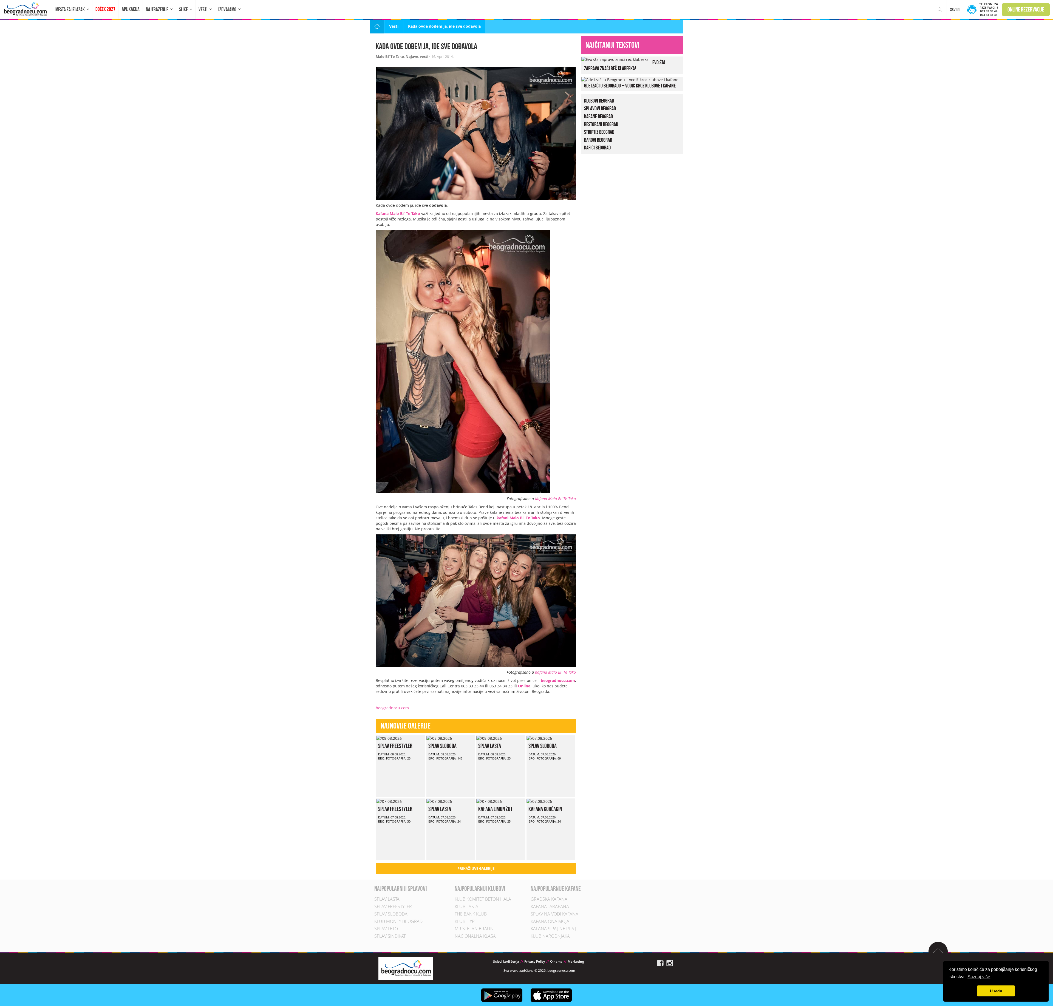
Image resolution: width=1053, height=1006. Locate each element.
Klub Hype (466, 921)
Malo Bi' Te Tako (390, 56)
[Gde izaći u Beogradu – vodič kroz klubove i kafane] (629, 79)
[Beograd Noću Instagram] (669, 962)
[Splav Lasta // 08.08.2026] (489, 738)
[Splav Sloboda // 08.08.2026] (439, 738)
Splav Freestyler (395, 746)
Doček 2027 (105, 9)
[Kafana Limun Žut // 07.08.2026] (489, 801)
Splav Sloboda (442, 746)
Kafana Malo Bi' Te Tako (555, 498)
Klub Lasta (466, 906)
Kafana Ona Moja (550, 921)
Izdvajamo (227, 9)
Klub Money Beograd (398, 921)
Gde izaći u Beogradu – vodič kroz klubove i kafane (630, 86)
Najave (412, 56)
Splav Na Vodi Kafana (554, 914)
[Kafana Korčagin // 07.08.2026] (539, 801)
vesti (424, 56)
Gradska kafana (549, 899)
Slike (183, 9)
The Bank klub (471, 914)
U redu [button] (996, 991)
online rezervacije (1025, 9)
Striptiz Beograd (599, 132)
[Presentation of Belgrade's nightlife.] (26, 9)
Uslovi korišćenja (506, 961)
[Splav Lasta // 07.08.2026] (439, 801)
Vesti (203, 9)
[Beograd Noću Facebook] (660, 962)
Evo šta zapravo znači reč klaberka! (624, 65)
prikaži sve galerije (475, 868)
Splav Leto (386, 929)
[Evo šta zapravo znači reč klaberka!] (615, 59)
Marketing (576, 961)
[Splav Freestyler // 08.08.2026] (389, 738)
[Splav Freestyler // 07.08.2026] (389, 801)
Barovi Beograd (598, 140)
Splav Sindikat (390, 936)
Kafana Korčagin (545, 809)
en (958, 9)
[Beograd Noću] (405, 968)
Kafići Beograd (597, 147)
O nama (556, 961)
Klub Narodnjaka (550, 936)
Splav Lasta (489, 746)
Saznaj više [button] (978, 976)
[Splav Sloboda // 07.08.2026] (539, 738)
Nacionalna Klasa (475, 936)
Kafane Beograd (598, 116)
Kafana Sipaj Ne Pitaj (553, 929)
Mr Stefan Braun (474, 929)
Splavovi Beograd (600, 108)
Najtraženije (157, 9)
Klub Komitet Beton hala (483, 899)
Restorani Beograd (601, 124)
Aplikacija (131, 9)
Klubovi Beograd (599, 101)
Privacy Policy (534, 961)
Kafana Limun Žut (495, 809)
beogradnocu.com (392, 707)
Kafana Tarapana (550, 906)
